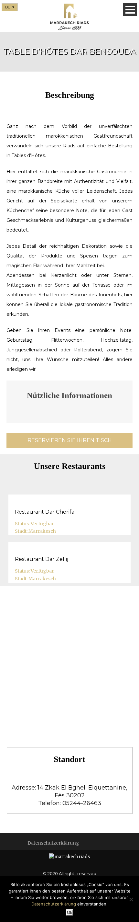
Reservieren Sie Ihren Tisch (69, 440)
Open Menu (130, 9)
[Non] (131, 899)
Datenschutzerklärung (53, 843)
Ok (69, 912)
